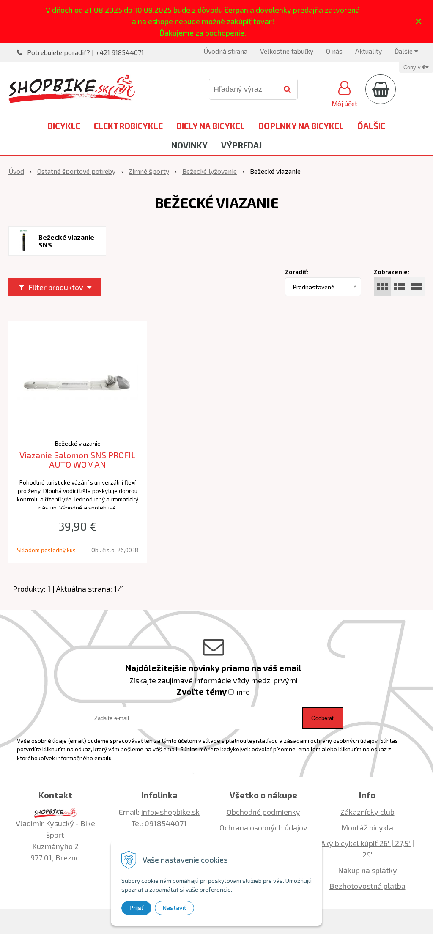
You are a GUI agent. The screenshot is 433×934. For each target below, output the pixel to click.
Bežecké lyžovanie (209, 171)
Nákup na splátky (367, 870)
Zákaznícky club (367, 811)
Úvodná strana (225, 51)
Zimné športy (149, 171)
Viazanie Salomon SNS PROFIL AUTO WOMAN (77, 460)
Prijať (136, 907)
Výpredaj (241, 145)
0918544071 (166, 823)
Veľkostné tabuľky (286, 51)
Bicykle (64, 126)
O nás (334, 51)
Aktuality (368, 51)
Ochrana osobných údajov (263, 827)
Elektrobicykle (128, 126)
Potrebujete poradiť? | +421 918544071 (85, 52)
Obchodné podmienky (263, 811)
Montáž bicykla (367, 827)
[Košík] (380, 89)
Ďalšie (404, 51)
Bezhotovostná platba (367, 885)
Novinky (189, 145)
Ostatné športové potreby (76, 171)
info (243, 691)
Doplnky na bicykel (301, 126)
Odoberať (322, 718)
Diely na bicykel (210, 126)
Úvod (16, 171)
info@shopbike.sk (170, 811)
